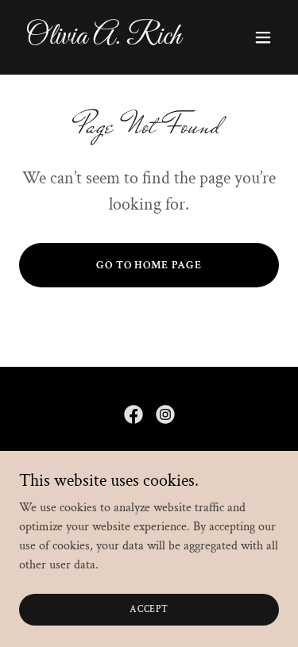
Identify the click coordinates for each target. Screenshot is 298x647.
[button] (263, 37)
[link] (110, 40)
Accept (149, 609)
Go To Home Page (149, 265)
